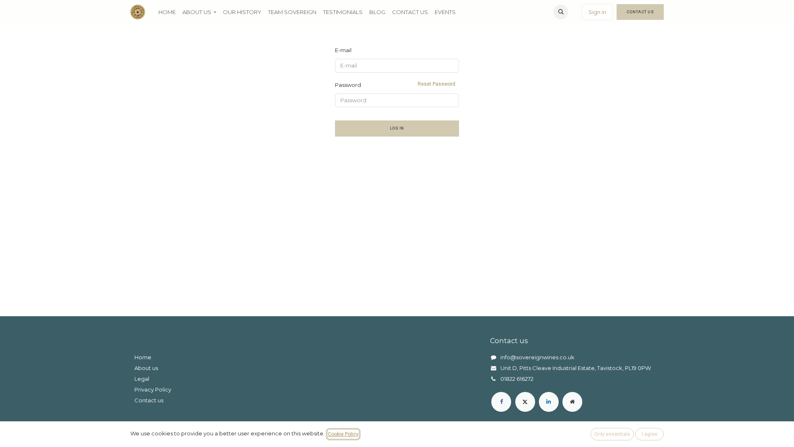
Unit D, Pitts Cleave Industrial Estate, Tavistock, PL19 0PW (575, 368)
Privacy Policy (152, 389)
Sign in (597, 12)
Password (395, 84)
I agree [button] (650, 434)
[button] (560, 12)
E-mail (343, 50)
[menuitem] (167, 12)
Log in (397, 128)
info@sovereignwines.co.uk (537, 357)
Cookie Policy (343, 434)
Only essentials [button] (612, 434)
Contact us (148, 400)
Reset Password (436, 84)
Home (142, 357)
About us (146, 368)
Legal (141, 378)
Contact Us (640, 12)
